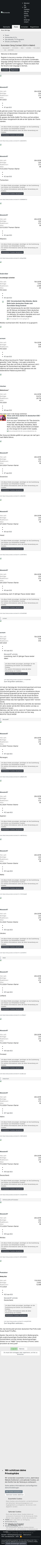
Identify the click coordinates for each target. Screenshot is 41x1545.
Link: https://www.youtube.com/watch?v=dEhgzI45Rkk (13, 258)
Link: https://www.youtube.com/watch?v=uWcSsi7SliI (12, 496)
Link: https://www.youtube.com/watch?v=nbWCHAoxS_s (13, 835)
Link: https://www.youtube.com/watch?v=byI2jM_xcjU (13, 1073)
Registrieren (15, 70)
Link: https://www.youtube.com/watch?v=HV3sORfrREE (13, 613)
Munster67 (6, 48)
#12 (5, 812)
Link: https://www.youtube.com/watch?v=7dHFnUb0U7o (13, 1136)
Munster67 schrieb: (11, 654)
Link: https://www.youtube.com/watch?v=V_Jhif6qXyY (13, 1015)
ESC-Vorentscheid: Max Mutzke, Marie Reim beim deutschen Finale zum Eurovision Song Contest (22, 303)
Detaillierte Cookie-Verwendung (17, 1539)
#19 (5, 1234)
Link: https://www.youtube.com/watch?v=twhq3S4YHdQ (13, 1194)
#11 (5, 754)
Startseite (6, 27)
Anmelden (5, 70)
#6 (5, 410)
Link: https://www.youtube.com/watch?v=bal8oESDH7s (13, 140)
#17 (5, 1113)
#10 (5, 651)
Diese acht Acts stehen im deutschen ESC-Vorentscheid (24, 417)
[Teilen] (4, 105)
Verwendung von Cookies (13, 671)
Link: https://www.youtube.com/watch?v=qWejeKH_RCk (13, 776)
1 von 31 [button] (14, 1349)
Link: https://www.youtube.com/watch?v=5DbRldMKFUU (13, 199)
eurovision (11, 50)
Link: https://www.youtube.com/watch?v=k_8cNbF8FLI (13, 952)
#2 (5, 176)
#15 (5, 992)
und (10, 1199)
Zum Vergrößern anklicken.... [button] (14, 681)
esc (5, 50)
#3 (5, 235)
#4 (5, 298)
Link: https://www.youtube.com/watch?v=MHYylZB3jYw (13, 1257)
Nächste (22, 1349)
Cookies (27, 1478)
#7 (5, 473)
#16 (5, 1051)
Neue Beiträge (5, 30)
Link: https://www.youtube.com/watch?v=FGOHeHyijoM (13, 894)
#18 (5, 1172)
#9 (5, 590)
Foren (16, 27)
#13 (5, 871)
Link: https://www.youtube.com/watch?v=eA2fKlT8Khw (13, 554)
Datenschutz (34, 1539)
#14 (5, 930)
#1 (5, 107)
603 (10, 107)
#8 (5, 532)
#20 (5, 1294)
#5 (5, 356)
